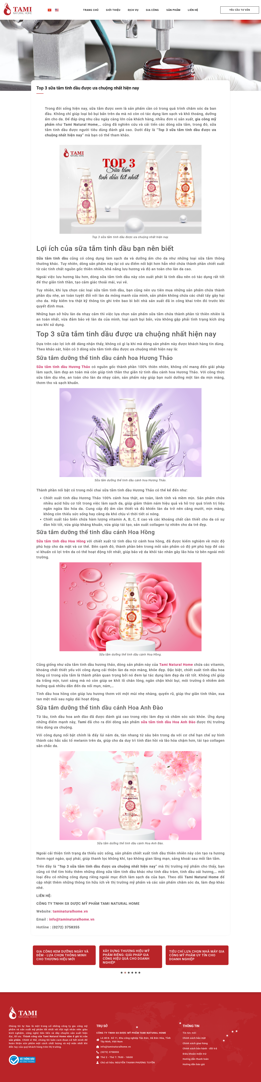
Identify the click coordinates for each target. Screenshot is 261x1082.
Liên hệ (193, 10)
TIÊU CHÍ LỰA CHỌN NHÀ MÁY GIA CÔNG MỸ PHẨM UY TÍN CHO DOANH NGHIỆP (196, 955)
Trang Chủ (91, 10)
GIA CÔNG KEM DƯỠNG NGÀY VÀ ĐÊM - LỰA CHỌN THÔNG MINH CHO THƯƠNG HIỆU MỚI (62, 955)
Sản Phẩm (173, 10)
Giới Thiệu (113, 10)
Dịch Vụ (133, 10)
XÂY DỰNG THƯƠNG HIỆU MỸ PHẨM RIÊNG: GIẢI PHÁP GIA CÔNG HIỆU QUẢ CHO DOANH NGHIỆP (126, 956)
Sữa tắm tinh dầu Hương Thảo (63, 367)
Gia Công (152, 10)
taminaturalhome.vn (70, 911)
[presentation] (121, 972)
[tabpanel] (64, 957)
